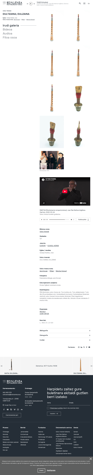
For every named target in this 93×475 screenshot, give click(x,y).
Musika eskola (24, 439)
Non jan (5, 450)
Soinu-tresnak (7, 11)
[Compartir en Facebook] (87, 347)
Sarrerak (5, 434)
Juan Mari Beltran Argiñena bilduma (61, 435)
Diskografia (44, 335)
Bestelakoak (24, 442)
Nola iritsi (6, 437)
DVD (75, 442)
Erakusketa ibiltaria (26, 437)
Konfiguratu (51, 470)
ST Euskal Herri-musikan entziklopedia (63, 440)
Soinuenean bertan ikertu (63, 453)
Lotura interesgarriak (44, 445)
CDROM (76, 445)
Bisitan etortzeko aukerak (10, 442)
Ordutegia (6, 432)
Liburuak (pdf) (78, 437)
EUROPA (42, 246)
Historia (40, 432)
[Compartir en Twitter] (84, 347)
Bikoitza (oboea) (30, 19)
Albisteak (23, 445)
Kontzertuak (24, 434)
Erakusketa (6, 439)
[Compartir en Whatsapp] (79, 347)
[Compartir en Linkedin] (81, 347)
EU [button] (89, 3)
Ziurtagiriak (41, 442)
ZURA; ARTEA (44, 314)
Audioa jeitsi (82, 219)
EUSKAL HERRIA (53, 246)
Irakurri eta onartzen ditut (64, 408)
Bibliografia (44, 331)
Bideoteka (59, 448)
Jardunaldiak (24, 432)
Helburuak (41, 434)
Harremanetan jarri (12, 415)
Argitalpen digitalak (62, 451)
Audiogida (6, 447)
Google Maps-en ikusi (10, 405)
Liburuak (76, 434)
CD (74, 439)
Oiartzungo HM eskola (45, 437)
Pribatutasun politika (56, 408)
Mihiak (23, 19)
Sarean (76, 432)
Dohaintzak (41, 447)
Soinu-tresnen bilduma (63, 432)
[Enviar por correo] (89, 347)
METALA (42, 312)
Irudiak (42, 340)
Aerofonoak (17, 19)
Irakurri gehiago (40, 465)
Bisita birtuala (7, 445)
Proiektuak (41, 439)
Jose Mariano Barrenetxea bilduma (64, 445)
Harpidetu (52, 413)
